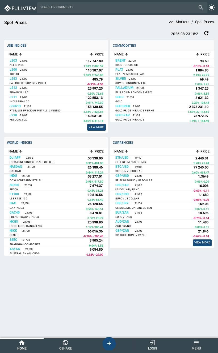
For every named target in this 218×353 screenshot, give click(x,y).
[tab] (22, 345)
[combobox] (118, 7)
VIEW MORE (202, 242)
